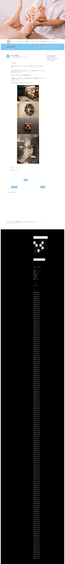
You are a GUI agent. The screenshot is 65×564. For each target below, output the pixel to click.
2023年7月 (35, 367)
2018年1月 (35, 501)
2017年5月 (35, 517)
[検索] (44, 259)
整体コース (36, 273)
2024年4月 (35, 349)
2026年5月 (35, 298)
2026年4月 (35, 300)
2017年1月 (35, 525)
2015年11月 (36, 554)
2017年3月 (35, 521)
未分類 (34, 277)
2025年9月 (35, 314)
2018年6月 (35, 491)
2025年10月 (36, 312)
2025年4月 (35, 324)
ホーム (13, 41)
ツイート (35, 285)
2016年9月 (35, 533)
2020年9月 (35, 436)
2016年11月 (36, 529)
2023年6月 (35, 369)
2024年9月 (35, 339)
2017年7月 (35, 513)
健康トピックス (37, 271)
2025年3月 (35, 327)
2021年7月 (35, 416)
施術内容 (27, 41)
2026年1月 (35, 306)
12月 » (38, 252)
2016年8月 (35, 535)
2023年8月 (35, 365)
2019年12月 (36, 454)
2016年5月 (35, 541)
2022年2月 (35, 402)
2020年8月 (35, 438)
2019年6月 (35, 466)
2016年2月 (35, 548)
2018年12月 (36, 479)
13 (36, 245)
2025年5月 (35, 322)
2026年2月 (35, 304)
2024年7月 (35, 343)
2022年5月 (35, 395)
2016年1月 (35, 550)
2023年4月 (35, 373)
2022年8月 (35, 389)
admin (13, 57)
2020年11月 (36, 432)
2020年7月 (35, 440)
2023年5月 (35, 371)
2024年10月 (36, 337)
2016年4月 (35, 543)
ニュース (50, 46)
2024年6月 (35, 345)
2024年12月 (36, 333)
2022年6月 (35, 393)
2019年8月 (35, 462)
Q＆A (37, 41)
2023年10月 (36, 361)
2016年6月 (35, 539)
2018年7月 (35, 489)
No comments (25, 57)
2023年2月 (35, 377)
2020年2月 (35, 450)
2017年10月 (36, 507)
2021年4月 (35, 422)
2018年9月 (35, 485)
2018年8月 (35, 487)
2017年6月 (35, 515)
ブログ (56, 41)
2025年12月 (36, 308)
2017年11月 (36, 505)
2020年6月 (35, 442)
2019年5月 (35, 468)
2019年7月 (35, 464)
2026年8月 (35, 292)
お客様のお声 (44, 41)
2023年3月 (35, 375)
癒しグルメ (36, 279)
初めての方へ (20, 41)
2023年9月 (35, 363)
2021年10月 (36, 410)
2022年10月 (36, 385)
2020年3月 (35, 448)
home (36, 46)
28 (38, 250)
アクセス (51, 41)
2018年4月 (35, 495)
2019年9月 (35, 460)
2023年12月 (36, 357)
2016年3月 (35, 546)
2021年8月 (35, 414)
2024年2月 (35, 353)
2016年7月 (35, 537)
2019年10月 (36, 458)
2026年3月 (35, 302)
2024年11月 (36, 335)
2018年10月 (36, 483)
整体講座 (35, 275)
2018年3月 (35, 497)
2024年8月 (35, 341)
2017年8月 (35, 511)
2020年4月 (35, 446)
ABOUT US (49, 58)
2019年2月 (35, 475)
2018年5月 (35, 493)
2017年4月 (35, 519)
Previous (14, 187)
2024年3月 (35, 351)
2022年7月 (35, 391)
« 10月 (34, 252)
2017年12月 (36, 503)
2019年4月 (35, 470)
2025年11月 (36, 310)
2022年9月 (35, 387)
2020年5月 (35, 444)
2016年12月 (36, 527)
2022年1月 (35, 404)
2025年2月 (35, 329)
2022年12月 (36, 381)
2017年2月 (35, 523)
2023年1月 (35, 379)
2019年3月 (35, 473)
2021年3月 (35, 424)
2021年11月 (36, 408)
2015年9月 (35, 558)
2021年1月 (35, 428)
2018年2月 (35, 499)
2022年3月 (35, 400)
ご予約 (32, 41)
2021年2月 (35, 426)
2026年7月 (35, 294)
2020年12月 (36, 430)
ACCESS (55, 58)
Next (42, 187)
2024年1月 (35, 355)
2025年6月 (35, 320)
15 (40, 245)
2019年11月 (36, 456)
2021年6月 (35, 418)
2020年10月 (36, 434)
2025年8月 (35, 316)
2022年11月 (36, 383)
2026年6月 (35, 296)
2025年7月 (35, 318)
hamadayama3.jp (51, 60)
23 (42, 247)
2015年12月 (36, 552)
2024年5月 (35, 347)
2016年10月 (36, 531)
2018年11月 (36, 481)
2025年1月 (35, 331)
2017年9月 (35, 509)
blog (39, 46)
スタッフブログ (45, 46)
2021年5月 (35, 420)
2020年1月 (35, 452)
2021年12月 (36, 406)
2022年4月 (35, 397)
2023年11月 (36, 359)
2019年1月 (35, 477)
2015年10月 (36, 556)
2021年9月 (35, 412)
